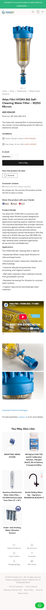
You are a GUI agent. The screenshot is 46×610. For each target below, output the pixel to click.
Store (12, 91)
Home (4, 91)
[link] (23, 6)
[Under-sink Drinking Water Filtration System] (12, 515)
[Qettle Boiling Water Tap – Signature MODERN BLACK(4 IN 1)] (34, 480)
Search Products (14, 548)
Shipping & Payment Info (12, 590)
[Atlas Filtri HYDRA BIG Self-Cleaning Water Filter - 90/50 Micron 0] (23, 55)
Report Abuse (23, 593)
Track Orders (14, 556)
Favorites (32, 556)
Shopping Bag (14, 564)
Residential (21, 91)
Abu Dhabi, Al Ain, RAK (20, 144)
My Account (32, 548)
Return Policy (29, 590)
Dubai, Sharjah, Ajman (20, 138)
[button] (23, 605)
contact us (22, 417)
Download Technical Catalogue (14, 410)
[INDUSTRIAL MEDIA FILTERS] (12, 442)
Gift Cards (32, 564)
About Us (39, 590)
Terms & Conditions (16, 587)
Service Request (31, 587)
